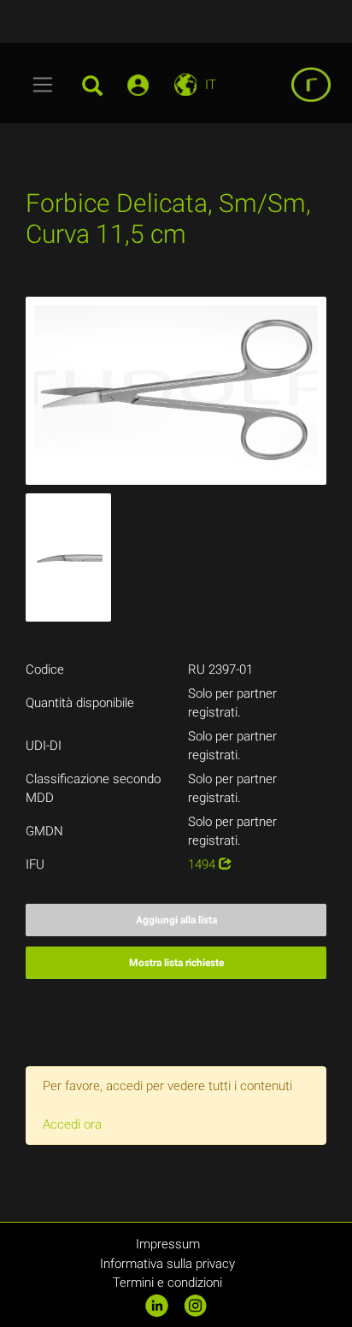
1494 (203, 864)
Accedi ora (72, 1124)
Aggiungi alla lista (176, 920)
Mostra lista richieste (176, 963)
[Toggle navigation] (43, 84)
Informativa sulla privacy (167, 1263)
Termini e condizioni (167, 1282)
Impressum (168, 1244)
